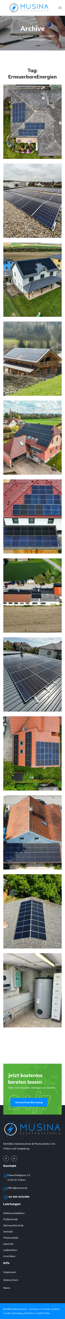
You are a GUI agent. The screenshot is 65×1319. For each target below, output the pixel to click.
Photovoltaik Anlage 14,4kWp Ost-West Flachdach (32, 219)
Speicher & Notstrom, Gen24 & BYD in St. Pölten (31, 1009)
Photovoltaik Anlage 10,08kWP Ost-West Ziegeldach (32, 772)
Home (13, 35)
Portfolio (28, 35)
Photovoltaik (20, 128)
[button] (28, 1102)
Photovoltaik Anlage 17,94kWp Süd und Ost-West (32, 298)
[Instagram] (14, 1158)
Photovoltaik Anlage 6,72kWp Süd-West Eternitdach (32, 140)
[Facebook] (6, 1158)
